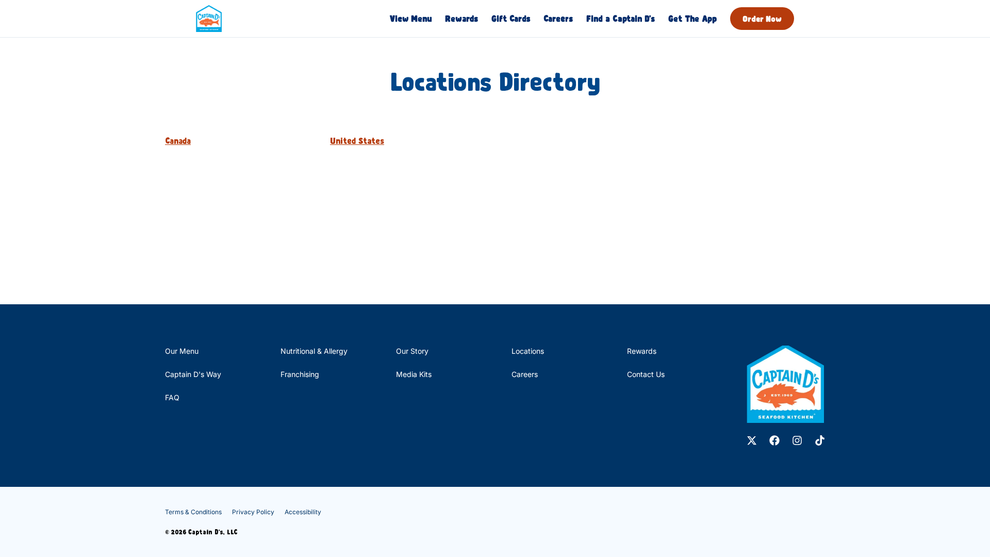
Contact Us (646, 374)
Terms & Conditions (193, 512)
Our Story (412, 351)
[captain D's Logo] (785, 384)
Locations (528, 351)
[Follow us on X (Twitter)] (752, 440)
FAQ (172, 397)
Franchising (299, 374)
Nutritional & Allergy (314, 351)
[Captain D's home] (209, 18)
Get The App (692, 18)
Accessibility (303, 512)
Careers (558, 18)
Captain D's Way (193, 374)
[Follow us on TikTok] (820, 440)
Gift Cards (510, 18)
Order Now (762, 18)
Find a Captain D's (620, 18)
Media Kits (414, 374)
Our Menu (182, 351)
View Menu (411, 18)
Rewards (461, 18)
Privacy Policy (253, 512)
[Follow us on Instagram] (797, 440)
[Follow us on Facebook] (774, 440)
